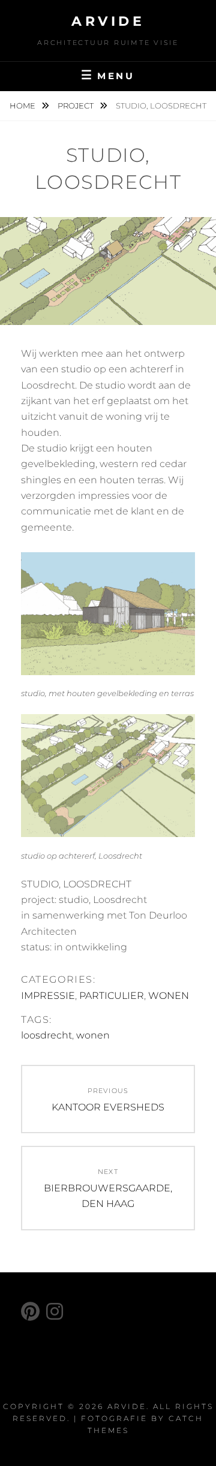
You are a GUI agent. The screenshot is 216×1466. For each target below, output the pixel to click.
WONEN (168, 995)
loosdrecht (46, 1035)
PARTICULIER (111, 995)
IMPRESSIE (48, 995)
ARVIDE (108, 21)
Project (76, 105)
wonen (93, 1035)
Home (23, 105)
